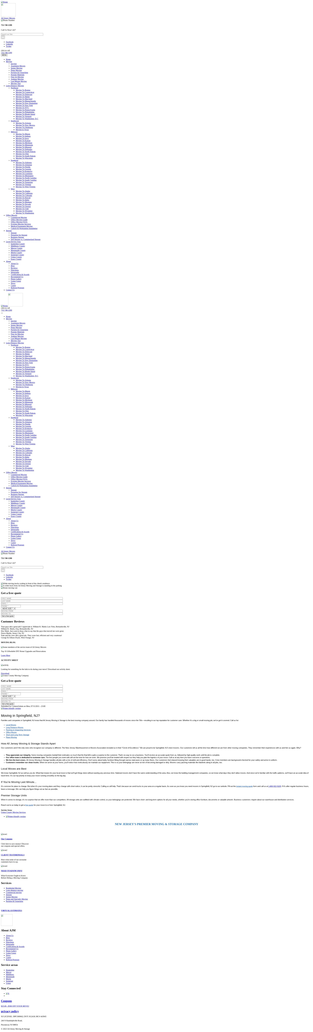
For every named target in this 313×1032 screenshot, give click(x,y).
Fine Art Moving (17, 77)
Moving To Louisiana (24, 174)
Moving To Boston (23, 90)
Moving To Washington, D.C (27, 119)
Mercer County (16, 248)
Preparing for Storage (19, 235)
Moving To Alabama (24, 163)
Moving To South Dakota (25, 156)
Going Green (16, 281)
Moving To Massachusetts (26, 101)
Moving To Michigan (24, 143)
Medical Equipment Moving (22, 226)
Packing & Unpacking (19, 72)
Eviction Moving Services (21, 224)
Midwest (14, 132)
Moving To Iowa (22, 138)
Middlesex (10, 974)
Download (5, 673)
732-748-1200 (6, 53)
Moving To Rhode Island (25, 114)
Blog (13, 266)
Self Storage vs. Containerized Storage (25, 239)
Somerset (9, 981)
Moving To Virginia (23, 184)
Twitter (8, 46)
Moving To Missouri (24, 147)
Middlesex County (18, 246)
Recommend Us (17, 277)
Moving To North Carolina (26, 178)
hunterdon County (18, 244)
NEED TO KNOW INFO (11, 871)
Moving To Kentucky (24, 171)
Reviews (14, 268)
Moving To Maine (23, 97)
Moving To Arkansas (24, 165)
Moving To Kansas (23, 141)
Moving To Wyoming (24, 211)
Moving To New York (24, 105)
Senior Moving (16, 68)
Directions (15, 270)
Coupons (6, 1000)
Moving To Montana (24, 202)
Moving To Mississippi (24, 176)
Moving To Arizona (23, 123)
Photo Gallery (16, 279)
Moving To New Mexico (25, 125)
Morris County (16, 253)
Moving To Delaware (24, 94)
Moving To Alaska (23, 191)
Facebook (9, 42)
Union (8, 983)
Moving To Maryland (24, 99)
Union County (16, 257)
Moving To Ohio (22, 154)
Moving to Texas (22, 130)
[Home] (4, 2)
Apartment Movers (18, 66)
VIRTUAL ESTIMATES (11, 911)
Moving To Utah (22, 209)
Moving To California (24, 193)
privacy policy (10, 1011)
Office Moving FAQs (19, 222)
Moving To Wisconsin (24, 158)
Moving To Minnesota (24, 145)
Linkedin (9, 44)
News (13, 283)
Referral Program (17, 288)
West (13, 189)
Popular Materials (17, 75)
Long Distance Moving (15, 86)
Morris (8, 979)
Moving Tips (16, 83)
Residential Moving (13, 888)
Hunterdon (10, 970)
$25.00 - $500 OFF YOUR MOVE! (15, 1006)
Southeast (14, 160)
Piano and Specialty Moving (17, 899)
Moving (9, 62)
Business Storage (17, 237)
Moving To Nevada (23, 204)
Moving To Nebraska (24, 149)
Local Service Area (13, 242)
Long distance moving (14, 890)
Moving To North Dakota (25, 152)
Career (13, 286)
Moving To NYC (22, 108)
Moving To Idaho (22, 200)
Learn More (5, 655)
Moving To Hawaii (23, 198)
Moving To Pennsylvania (25, 110)
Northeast (14, 88)
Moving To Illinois (23, 134)
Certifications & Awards (20, 275)
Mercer (8, 972)
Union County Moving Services (13, 812)
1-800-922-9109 (274, 786)
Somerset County (17, 255)
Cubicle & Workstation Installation (24, 228)
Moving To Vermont (23, 116)
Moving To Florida (23, 167)
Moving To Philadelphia (25, 112)
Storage (9, 231)
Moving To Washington (25, 213)
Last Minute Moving (19, 81)
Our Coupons (6, 839)
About (8, 261)
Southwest (15, 121)
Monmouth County (18, 250)
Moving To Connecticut (25, 92)
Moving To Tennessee (24, 182)
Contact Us (10, 290)
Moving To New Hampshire (27, 103)
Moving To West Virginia (25, 187)
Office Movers (11, 215)
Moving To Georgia (23, 169)
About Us (14, 264)
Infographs (15, 272)
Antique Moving (17, 79)
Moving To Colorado (24, 195)
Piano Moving (16, 70)
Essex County (16, 259)
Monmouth (10, 977)
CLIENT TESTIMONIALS (12, 855)
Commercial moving (14, 892)
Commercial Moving (19, 217)
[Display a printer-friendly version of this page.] (11, 708)
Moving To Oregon (23, 206)
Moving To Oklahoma (24, 127)
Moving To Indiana (23, 136)
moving (14, 64)
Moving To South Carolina (26, 180)
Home (8, 59)
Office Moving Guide (19, 220)
